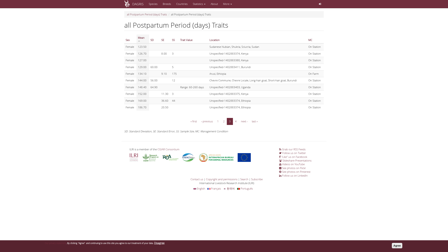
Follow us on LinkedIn (294, 175)
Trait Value (186, 40)
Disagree (159, 243)
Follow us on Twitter (294, 153)
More (226, 4)
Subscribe (257, 179)
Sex (128, 40)
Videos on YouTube (293, 164)
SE (162, 40)
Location (214, 40)
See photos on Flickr (293, 168)
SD (152, 40)
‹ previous (207, 121)
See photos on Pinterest (295, 171)
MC (310, 40)
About (214, 4)
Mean (141, 37)
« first (194, 121)
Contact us (197, 179)
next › (244, 121)
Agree (397, 245)
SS (173, 40)
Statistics (198, 4)
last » (255, 121)
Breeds (167, 4)
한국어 (230, 188)
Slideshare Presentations (297, 160)
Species (153, 4)
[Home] (128, 4)
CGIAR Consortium (168, 149)
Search (244, 179)
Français (215, 188)
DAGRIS (138, 4)
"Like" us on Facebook (294, 157)
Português (246, 188)
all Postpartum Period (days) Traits (147, 14)
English (200, 188)
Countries (182, 4)
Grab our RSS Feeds (293, 149)
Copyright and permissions (221, 179)
